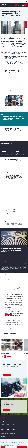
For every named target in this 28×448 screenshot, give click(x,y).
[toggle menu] (26, 1)
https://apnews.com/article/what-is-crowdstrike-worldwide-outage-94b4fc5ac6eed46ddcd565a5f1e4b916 (13, 294)
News (2, 430)
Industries (8, 427)
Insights (8, 429)
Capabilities (9, 426)
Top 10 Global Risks (5, 4)
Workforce (14, 430)
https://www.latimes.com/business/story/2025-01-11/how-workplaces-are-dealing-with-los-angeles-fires (14, 301)
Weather (14, 429)
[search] (24, 1)
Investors (2, 429)
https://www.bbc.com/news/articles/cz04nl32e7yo (10, 299)
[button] (7, 375)
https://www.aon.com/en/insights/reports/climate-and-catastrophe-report (12, 315)
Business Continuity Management (8, 353)
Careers (2, 427)
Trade (14, 426)
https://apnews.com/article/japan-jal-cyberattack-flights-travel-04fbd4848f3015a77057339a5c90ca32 (14, 296)
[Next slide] (5, 356)
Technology (14, 427)
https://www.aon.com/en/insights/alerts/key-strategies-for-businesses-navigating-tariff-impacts (13, 312)
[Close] (27, 440)
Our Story (2, 426)
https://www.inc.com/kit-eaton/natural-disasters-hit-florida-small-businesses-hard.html (12, 298)
